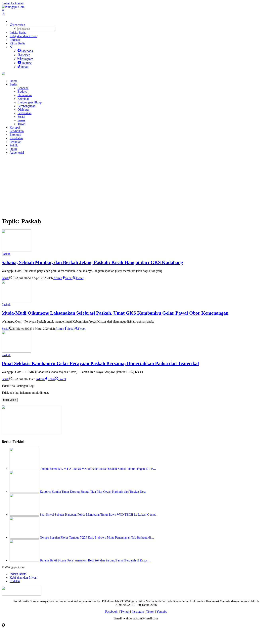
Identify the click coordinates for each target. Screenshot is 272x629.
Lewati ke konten (12, 3)
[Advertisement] (121, 185)
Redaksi (15, 581)
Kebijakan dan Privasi (23, 577)
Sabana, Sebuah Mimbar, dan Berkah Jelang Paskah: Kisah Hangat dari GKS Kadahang (92, 262)
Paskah (6, 254)
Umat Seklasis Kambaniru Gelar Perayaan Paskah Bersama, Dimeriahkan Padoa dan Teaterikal (100, 363)
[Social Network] (11, 47)
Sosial (5, 328)
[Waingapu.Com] (13, 7)
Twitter (25, 55)
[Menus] (3, 10)
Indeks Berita (18, 574)
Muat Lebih (9, 399)
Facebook (27, 51)
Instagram (27, 59)
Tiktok (24, 67)
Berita (5, 278)
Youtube (26, 63)
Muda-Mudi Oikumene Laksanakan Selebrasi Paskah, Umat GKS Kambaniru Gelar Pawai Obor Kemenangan (115, 313)
